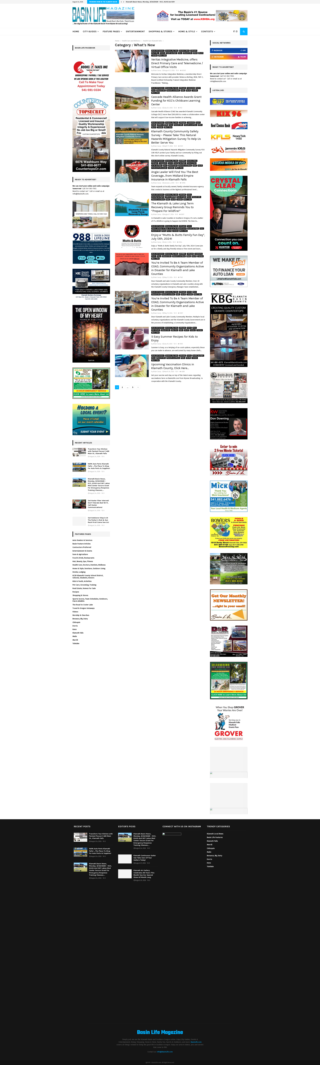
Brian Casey (157, 70)
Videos (75, 612)
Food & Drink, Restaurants (83, 558)
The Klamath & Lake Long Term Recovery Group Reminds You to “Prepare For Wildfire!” (172, 207)
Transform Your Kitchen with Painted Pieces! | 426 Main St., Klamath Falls (98, 451)
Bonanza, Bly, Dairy (172, 50)
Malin (195, 53)
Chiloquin (194, 50)
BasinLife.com (196, 1042)
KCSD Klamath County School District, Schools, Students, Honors (87, 576)
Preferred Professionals (159, 168)
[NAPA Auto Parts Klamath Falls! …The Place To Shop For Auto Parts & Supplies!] (79, 467)
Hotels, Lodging (78, 572)
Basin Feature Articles (81, 544)
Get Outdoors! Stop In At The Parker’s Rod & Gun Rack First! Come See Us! (98, 520)
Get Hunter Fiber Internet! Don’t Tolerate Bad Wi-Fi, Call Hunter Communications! (157, 2)
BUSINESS (183, 161)
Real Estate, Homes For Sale (84, 588)
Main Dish (175, 330)
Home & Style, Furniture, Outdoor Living (88, 568)
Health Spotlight (171, 53)
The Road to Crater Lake (82, 605)
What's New (162, 55)
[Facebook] (234, 31)
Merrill (201, 53)
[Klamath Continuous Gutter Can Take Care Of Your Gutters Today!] (125, 858)
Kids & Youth (156, 330)
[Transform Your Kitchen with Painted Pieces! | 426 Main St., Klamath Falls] (79, 452)
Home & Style (192, 163)
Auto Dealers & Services (82, 540)
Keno (180, 53)
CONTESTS (207, 31)
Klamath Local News (173, 90)
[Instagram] (237, 31)
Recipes (192, 330)
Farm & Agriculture (80, 554)
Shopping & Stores (80, 595)
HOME (75, 31)
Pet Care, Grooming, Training (84, 585)
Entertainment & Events (82, 551)
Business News (184, 50)
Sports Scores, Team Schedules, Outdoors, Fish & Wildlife (90, 600)
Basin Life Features (158, 50)
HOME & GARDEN (162, 125)
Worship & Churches (80, 615)
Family (154, 125)
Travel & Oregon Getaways (83, 608)
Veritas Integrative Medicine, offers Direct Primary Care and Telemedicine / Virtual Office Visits (177, 63)
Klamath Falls (188, 53)
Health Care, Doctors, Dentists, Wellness (89, 565)
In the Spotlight (157, 165)
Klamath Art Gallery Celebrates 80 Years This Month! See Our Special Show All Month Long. (144, 873)
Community (190, 88)
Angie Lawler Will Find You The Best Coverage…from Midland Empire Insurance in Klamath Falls (174, 175)
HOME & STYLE (186, 31)
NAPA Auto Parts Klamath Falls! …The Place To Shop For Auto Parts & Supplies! (99, 466)
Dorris (162, 53)
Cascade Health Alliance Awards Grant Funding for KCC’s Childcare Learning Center (176, 100)
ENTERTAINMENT (135, 31)
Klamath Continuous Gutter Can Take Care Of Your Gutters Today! (145, 857)
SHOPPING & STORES (160, 31)
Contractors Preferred (81, 547)
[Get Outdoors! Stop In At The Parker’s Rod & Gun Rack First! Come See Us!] (79, 521)
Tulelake (154, 55)
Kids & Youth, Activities (82, 581)
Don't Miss (155, 53)
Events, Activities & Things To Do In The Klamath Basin (169, 228)
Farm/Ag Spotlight (180, 163)
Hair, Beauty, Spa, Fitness (82, 561)
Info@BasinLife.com (165, 1052)
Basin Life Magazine (160, 1033)
